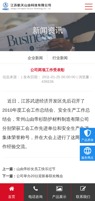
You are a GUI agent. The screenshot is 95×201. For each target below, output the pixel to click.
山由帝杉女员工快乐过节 (35, 169)
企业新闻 (35, 58)
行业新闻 (60, 58)
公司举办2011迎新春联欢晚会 (39, 176)
